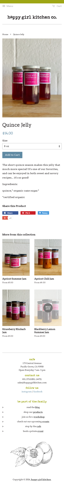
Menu (9, 6)
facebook (37, 391)
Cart (59, 6)
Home (5, 34)
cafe (39, 426)
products (38, 412)
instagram (27, 391)
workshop (39, 416)
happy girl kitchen (41, 479)
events (45, 421)
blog (37, 407)
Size (4, 140)
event (40, 431)
